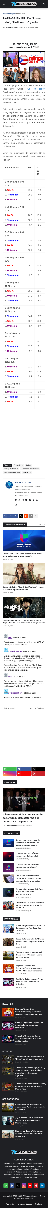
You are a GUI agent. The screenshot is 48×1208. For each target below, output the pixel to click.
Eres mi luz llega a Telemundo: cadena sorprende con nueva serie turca (29, 1133)
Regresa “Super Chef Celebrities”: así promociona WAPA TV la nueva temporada (29, 968)
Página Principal (9, 14)
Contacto (38, 1204)
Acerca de (10, 1204)
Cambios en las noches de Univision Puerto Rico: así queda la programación (23, 555)
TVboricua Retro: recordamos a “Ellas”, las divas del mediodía (29, 1057)
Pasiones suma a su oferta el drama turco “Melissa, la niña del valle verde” (29, 954)
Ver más (42, 524)
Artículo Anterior (10, 708)
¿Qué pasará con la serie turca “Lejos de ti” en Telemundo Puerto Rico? (29, 1120)
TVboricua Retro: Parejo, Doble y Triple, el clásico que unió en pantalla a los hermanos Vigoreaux (30, 1072)
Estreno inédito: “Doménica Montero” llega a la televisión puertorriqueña (23, 588)
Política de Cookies (24, 1204)
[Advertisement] (25, 35)
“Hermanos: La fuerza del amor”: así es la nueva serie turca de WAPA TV (30, 905)
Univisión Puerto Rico (12, 472)
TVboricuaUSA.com (31, 1196)
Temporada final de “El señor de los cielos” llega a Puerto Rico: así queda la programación (24, 621)
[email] (16, 505)
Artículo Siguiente (37, 708)
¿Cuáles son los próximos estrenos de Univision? (27, 865)
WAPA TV (27, 472)
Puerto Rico (20, 14)
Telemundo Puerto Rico (30, 469)
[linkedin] (33, 500)
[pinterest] (30, 500)
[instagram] (23, 500)
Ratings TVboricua (11, 469)
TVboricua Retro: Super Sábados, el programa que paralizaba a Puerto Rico (30, 1086)
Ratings (28, 465)
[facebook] (16, 500)
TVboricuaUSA (23, 482)
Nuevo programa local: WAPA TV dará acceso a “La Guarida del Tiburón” (30, 928)
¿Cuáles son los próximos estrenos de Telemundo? (27, 854)
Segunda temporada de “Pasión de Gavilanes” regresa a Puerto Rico (30, 941)
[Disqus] (24, 666)
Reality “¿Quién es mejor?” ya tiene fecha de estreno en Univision (29, 981)
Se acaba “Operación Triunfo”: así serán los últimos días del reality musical (29, 1038)
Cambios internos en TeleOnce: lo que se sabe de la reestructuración (30, 891)
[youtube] (26, 500)
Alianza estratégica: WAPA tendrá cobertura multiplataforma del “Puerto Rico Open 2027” (23, 818)
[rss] (37, 500)
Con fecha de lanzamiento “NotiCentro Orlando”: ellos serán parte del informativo (28, 878)
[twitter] (19, 500)
